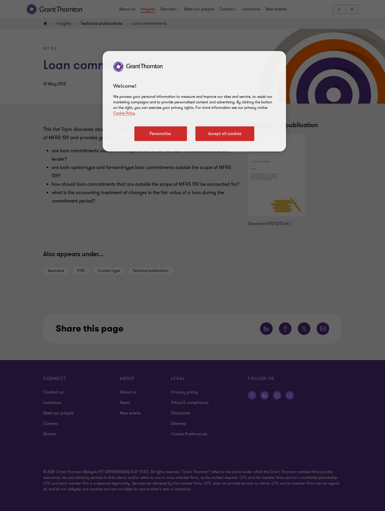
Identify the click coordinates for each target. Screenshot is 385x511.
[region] (194, 101)
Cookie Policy (124, 113)
